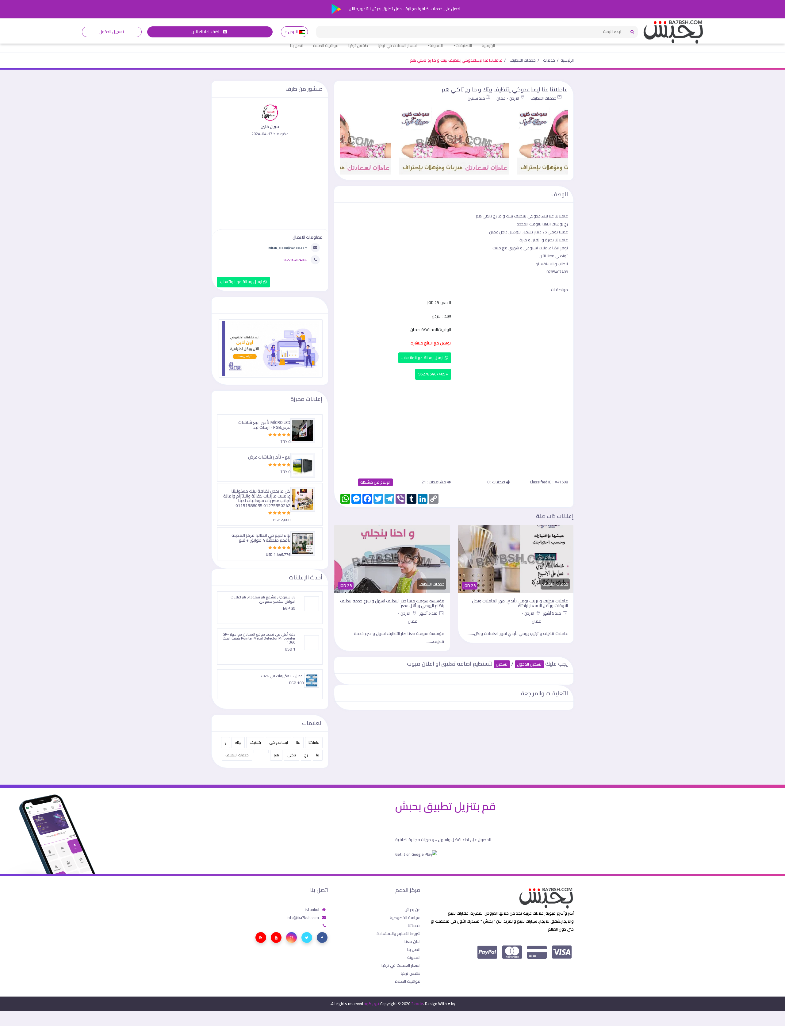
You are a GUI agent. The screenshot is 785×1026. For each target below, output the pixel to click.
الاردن (293, 32)
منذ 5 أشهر (552, 613)
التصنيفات (463, 45)
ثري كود (371, 1004)
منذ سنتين (476, 98)
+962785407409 (433, 374)
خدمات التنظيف (523, 60)
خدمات (549, 60)
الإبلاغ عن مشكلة (375, 482)
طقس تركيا (358, 45)
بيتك (238, 742)
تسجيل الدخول (111, 32)
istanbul (312, 909)
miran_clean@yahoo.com (287, 247)
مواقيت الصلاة (326, 45)
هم (276, 755)
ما (317, 755)
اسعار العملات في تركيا (397, 45)
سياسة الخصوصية (405, 917)
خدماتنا (414, 925)
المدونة (436, 45)
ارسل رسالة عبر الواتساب (423, 358)
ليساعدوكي (278, 742)
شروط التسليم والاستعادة (398, 933)
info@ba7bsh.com (303, 917)
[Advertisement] (454, 425)
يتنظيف (255, 742)
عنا (298, 742)
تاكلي (291, 755)
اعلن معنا (412, 941)
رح (306, 755)
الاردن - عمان (507, 98)
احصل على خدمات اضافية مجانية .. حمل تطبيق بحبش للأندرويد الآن (404, 8)
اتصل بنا (296, 45)
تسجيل (502, 664)
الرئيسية (488, 45)
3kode (417, 1004)
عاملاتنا (313, 742)
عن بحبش (412, 909)
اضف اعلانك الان (205, 32)
